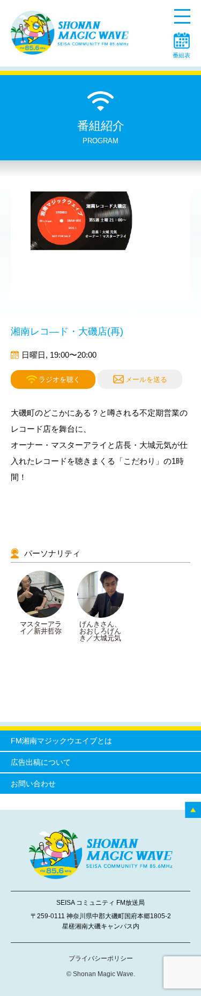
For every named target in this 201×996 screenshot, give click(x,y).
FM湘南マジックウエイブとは (61, 740)
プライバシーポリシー (101, 958)
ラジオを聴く (59, 379)
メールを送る (146, 379)
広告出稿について (41, 762)
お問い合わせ (33, 783)
